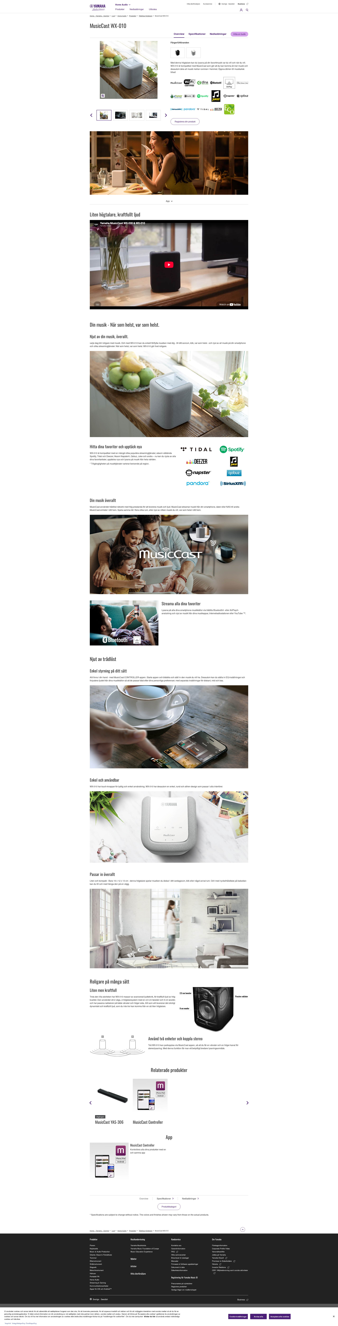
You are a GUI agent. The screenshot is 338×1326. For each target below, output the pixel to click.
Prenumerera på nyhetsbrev (181, 1283)
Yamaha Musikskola (138, 1245)
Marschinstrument (97, 1270)
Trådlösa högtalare (145, 16)
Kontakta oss (176, 1245)
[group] (104, 115)
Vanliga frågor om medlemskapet (183, 1289)
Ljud (113, 16)
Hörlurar (93, 1273)
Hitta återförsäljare (193, 4)
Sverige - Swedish (228, 4)
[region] (169, 1316)
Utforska (153, 9)
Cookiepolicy (31, 1323)
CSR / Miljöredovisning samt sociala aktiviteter (230, 1270)
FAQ (173, 1251)
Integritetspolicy (18, 1323)
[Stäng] (334, 1316)
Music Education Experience (141, 1251)
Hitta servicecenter (178, 1255)
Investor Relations (219, 1267)
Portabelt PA (94, 1276)
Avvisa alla (258, 1316)
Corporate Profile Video (221, 1248)
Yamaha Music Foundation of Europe (145, 1248)
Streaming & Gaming (98, 1282)
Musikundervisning (138, 1239)
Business (241, 4)
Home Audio (121, 4)
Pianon (92, 1245)
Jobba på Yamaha (219, 1255)
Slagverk (93, 1267)
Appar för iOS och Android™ (101, 1289)
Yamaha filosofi (218, 1258)
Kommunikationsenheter (99, 1286)
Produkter (119, 9)
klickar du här (149, 1316)
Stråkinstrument (96, 1264)
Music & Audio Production (100, 1251)
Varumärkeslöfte (218, 1251)
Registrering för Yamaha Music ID (184, 1277)
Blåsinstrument (95, 1261)
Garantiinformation (178, 1248)
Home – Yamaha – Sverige (99, 16)
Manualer (174, 1261)
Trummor (93, 1258)
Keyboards (94, 1248)
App (168, 201)
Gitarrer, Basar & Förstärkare (101, 1255)
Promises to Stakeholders (222, 1261)
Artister (134, 1266)
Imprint (8, 1323)
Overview (179, 34)
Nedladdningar (137, 9)
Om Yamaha (216, 1239)
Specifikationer (197, 34)
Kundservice (207, 4)
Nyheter (134, 1258)
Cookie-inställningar (238, 1316)
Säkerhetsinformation (179, 1270)
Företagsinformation (219, 1245)
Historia (215, 1264)
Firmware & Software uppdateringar (184, 1264)
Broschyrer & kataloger (180, 1258)
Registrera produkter (179, 1286)
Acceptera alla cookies (279, 1316)
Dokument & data (178, 1267)
